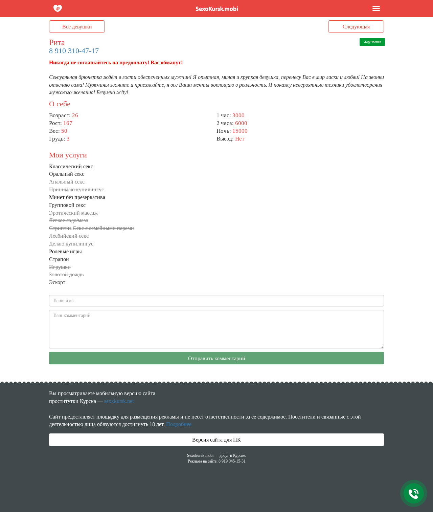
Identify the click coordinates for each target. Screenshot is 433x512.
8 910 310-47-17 (74, 50)
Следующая (356, 26)
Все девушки (77, 26)
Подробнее (178, 424)
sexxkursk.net (119, 401)
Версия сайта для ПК (216, 440)
